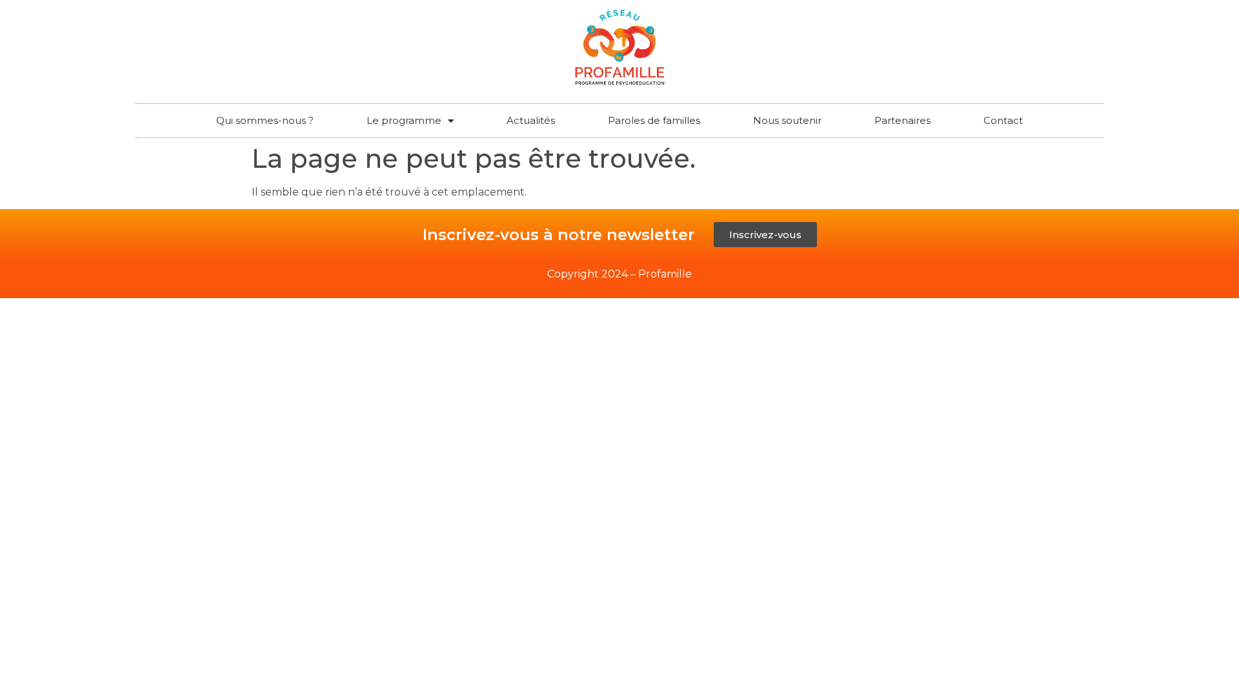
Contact (1003, 120)
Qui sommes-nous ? (265, 120)
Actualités (531, 120)
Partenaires (902, 120)
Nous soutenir (787, 120)
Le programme (404, 120)
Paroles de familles (654, 120)
